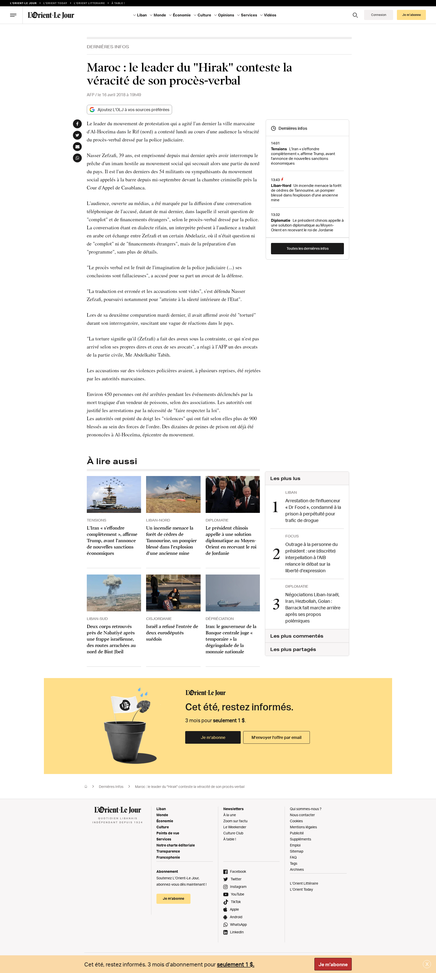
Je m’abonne (213, 737)
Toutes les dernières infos (308, 248)
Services (163, 839)
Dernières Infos (108, 46)
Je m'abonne (333, 964)
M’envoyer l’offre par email (277, 737)
